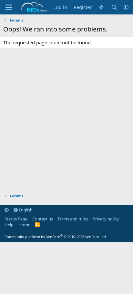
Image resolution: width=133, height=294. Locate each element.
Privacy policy (106, 219)
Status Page (16, 219)
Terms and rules (72, 219)
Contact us (42, 219)
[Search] (114, 7)
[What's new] (101, 7)
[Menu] (8, 7)
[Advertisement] (66, 121)
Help (9, 224)
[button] (126, 7)
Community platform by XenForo (56, 236)
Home (24, 224)
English (25, 210)
